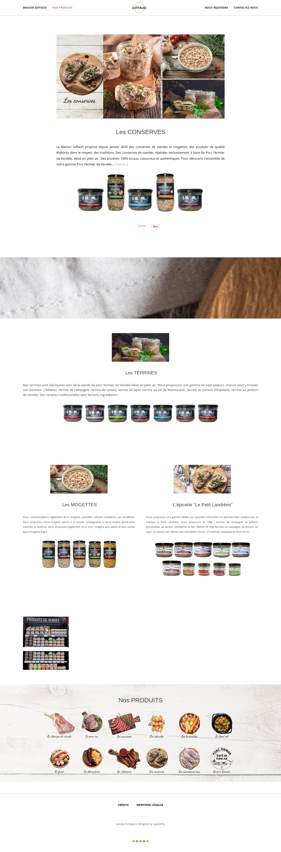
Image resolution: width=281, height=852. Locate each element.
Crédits (123, 805)
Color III (140, 841)
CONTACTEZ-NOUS (246, 7)
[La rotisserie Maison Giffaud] (124, 773)
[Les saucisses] (124, 738)
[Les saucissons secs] (189, 773)
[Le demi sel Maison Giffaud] (221, 738)
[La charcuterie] (92, 773)
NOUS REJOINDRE (216, 7)
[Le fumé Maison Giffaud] (59, 773)
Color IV (144, 841)
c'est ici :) (121, 164)
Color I (134, 841)
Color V (147, 841)
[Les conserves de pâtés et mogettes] (156, 773)
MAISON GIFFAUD (35, 7)
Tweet (141, 226)
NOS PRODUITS (62, 7)
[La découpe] (59, 738)
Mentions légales (150, 805)
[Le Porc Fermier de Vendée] (221, 773)
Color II (137, 841)
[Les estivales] (156, 738)
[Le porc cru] (92, 738)
